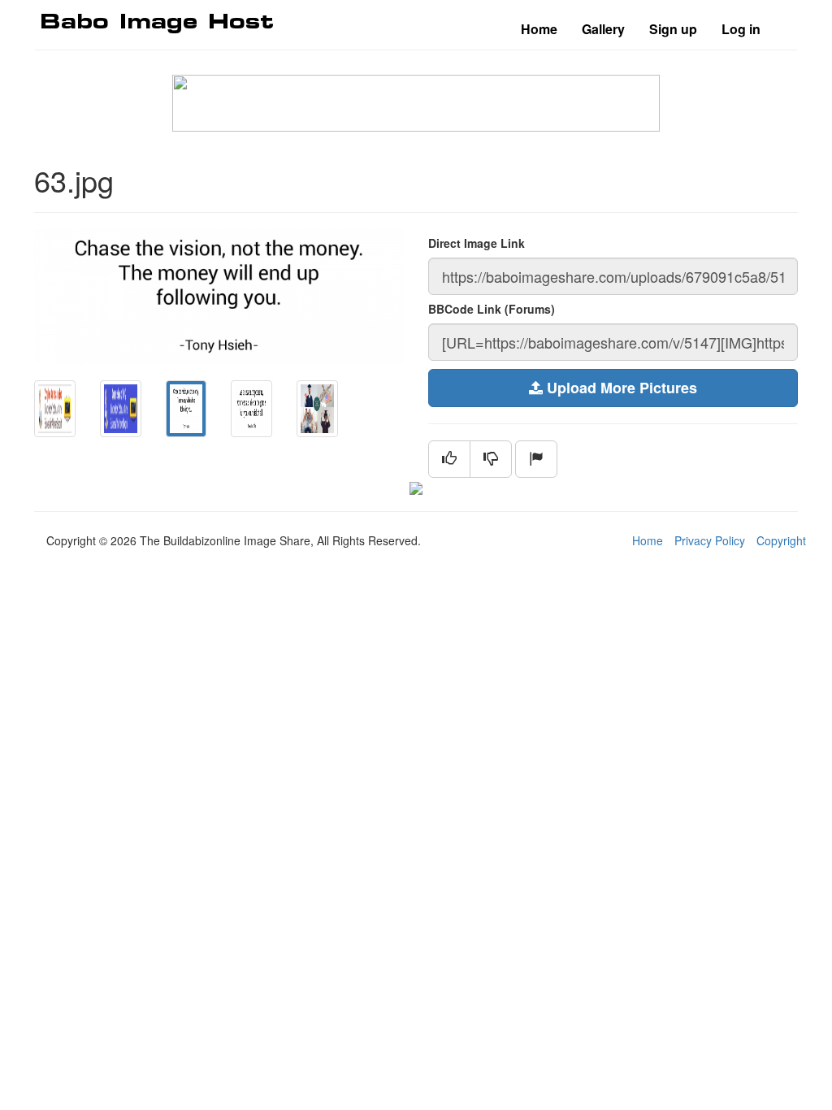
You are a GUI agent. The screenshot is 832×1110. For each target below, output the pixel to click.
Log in (741, 29)
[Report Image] (536, 459)
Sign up (673, 29)
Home (539, 29)
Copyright (781, 540)
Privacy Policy (709, 540)
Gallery (603, 29)
